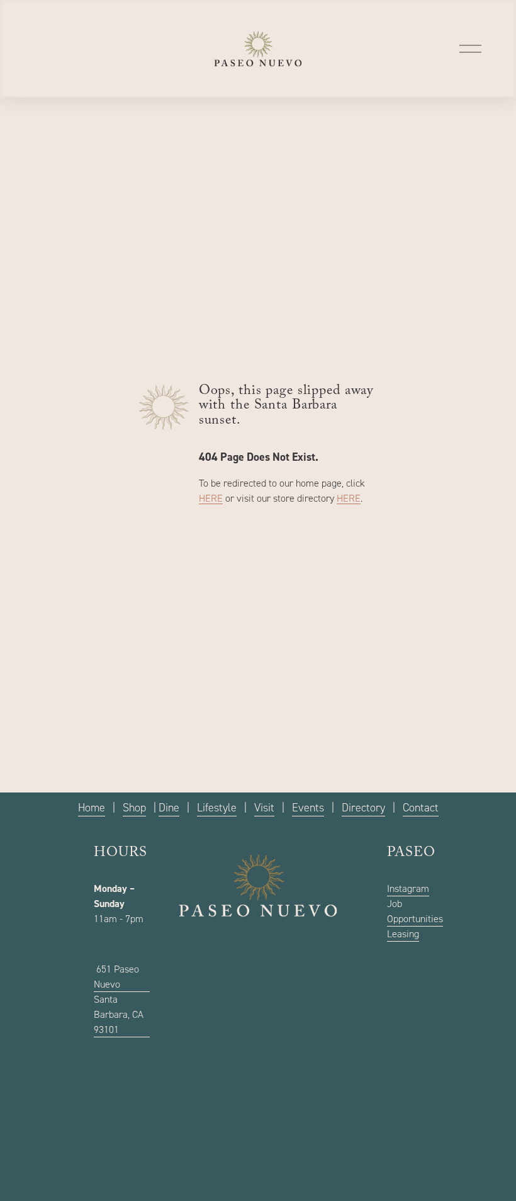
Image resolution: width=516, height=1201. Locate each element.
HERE (211, 498)
